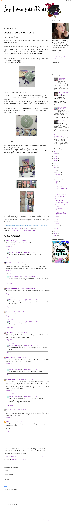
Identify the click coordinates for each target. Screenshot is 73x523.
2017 (55, 231)
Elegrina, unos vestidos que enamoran (61, 199)
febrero (57, 226)
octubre (57, 177)
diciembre (58, 172)
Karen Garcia (9, 332)
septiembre (58, 179)
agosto (57, 182)
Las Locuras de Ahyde (21, 230)
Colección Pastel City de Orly (61, 189)
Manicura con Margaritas (62, 192)
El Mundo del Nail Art (11, 380)
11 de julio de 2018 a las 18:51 (30, 276)
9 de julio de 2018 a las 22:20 (18, 263)
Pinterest (56, 53)
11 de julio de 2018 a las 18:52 (30, 300)
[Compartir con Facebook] (34, 228)
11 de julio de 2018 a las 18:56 (30, 396)
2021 (55, 163)
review (33, 230)
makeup (29, 230)
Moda (23, 20)
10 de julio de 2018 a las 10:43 (21, 332)
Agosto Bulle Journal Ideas (61, 79)
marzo (57, 224)
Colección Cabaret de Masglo (63, 108)
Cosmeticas (18, 20)
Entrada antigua (45, 456)
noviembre (58, 175)
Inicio (5, 20)
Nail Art (9, 20)
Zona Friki (31, 20)
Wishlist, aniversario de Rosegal (61, 209)
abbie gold (9, 358)
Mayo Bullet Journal (61, 121)
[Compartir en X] (33, 228)
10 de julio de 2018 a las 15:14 (19, 358)
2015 (55, 236)
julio (56, 184)
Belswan (8, 263)
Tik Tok (55, 59)
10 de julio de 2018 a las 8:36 (17, 312)
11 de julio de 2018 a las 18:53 (30, 346)
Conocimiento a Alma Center (60, 205)
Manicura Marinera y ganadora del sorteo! (61, 213)
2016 (55, 234)
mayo (57, 219)
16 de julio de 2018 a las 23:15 (18, 410)
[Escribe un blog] (32, 228)
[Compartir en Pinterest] (35, 228)
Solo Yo (8, 312)
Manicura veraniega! (60, 194)
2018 (55, 170)
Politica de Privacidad (43, 20)
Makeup (13, 20)
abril (56, 221)
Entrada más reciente (10, 456)
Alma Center (7, 48)
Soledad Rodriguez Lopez (12, 288)
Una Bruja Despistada (59, 57)
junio (56, 217)
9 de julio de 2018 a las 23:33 (27, 288)
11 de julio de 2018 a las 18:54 (30, 369)
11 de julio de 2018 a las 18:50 (30, 252)
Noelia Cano (9, 241)
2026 (55, 152)
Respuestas (11, 250)
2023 (55, 159)
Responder (9, 246)
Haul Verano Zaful (60, 197)
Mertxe (8, 410)
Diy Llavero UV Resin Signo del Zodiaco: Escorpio (61, 135)
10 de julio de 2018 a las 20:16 (25, 380)
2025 (55, 154)
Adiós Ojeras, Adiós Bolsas (63, 93)
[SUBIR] (72, 522)
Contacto (36, 20)
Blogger (48, 520)
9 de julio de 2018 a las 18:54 (20, 241)
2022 (55, 161)
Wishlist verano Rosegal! (62, 203)
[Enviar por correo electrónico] (31, 228)
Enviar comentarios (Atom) (18, 459)
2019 (55, 168)
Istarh (7, 422)
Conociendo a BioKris (60, 186)
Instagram (56, 55)
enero (57, 228)
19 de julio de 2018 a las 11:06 (17, 422)
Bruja (27, 20)
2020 (55, 166)
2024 (55, 156)
